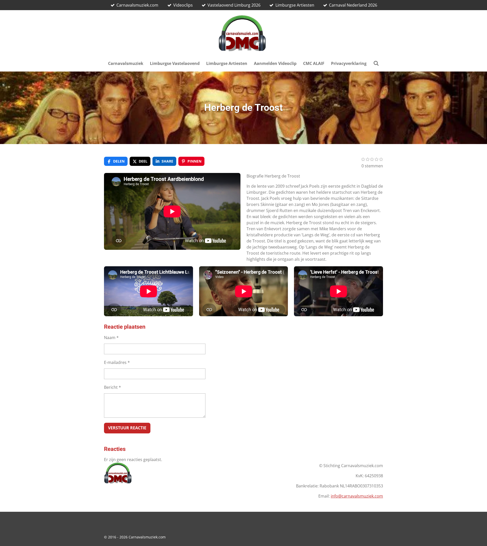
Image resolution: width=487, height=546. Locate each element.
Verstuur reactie (127, 428)
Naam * (111, 337)
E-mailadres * (117, 362)
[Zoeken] (376, 63)
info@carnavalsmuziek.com (357, 496)
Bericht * (112, 387)
